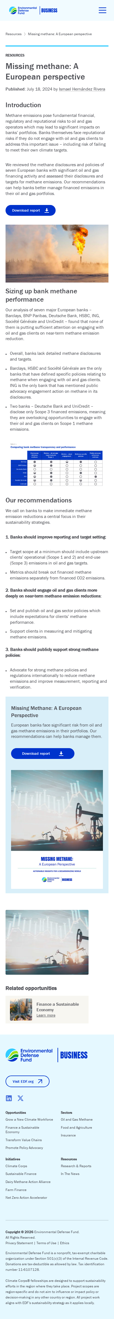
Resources (14, 34)
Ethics (64, 1243)
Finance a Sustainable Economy (22, 1130)
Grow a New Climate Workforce (29, 1119)
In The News (70, 1173)
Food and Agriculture (76, 1127)
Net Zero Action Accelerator (26, 1197)
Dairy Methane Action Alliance (28, 1181)
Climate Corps (16, 1166)
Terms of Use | (48, 1243)
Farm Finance (16, 1189)
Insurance (68, 1135)
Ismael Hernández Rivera (82, 89)
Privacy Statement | (21, 1243)
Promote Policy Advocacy (24, 1147)
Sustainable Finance (21, 1173)
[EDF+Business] (33, 10)
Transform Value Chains (24, 1140)
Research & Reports (76, 1166)
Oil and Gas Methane (77, 1119)
